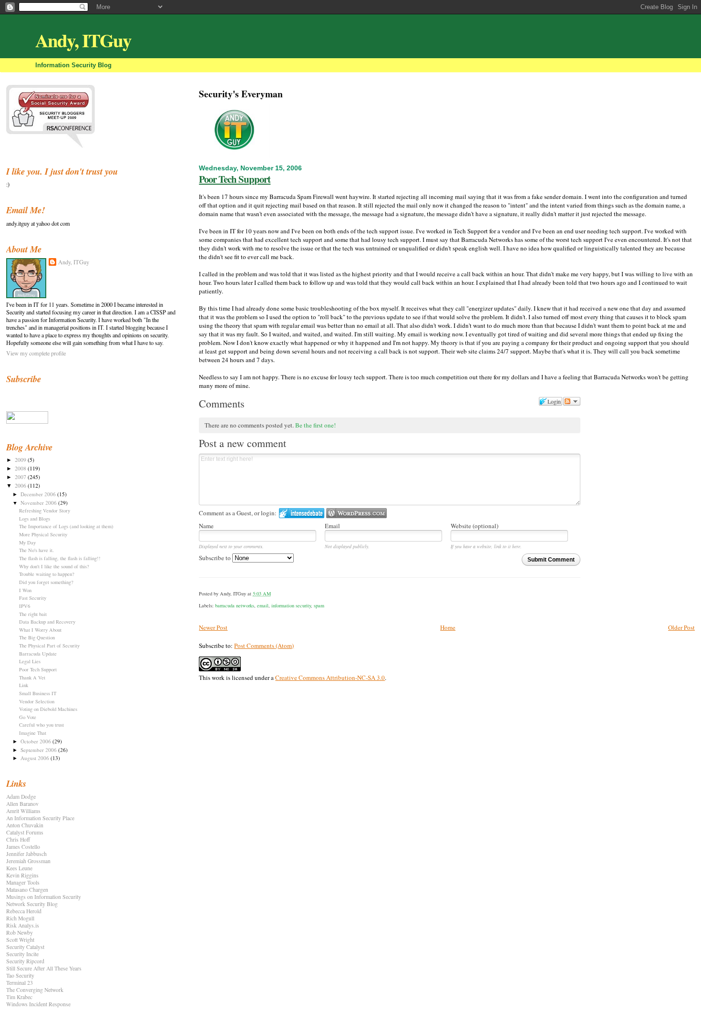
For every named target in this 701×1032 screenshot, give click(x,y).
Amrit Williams (23, 810)
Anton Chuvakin (24, 825)
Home (447, 627)
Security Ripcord (25, 961)
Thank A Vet (32, 677)
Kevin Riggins (22, 875)
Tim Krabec (19, 997)
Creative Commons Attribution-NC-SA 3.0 (330, 677)
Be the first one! (315, 425)
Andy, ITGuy (83, 39)
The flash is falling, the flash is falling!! (60, 558)
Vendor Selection (36, 701)
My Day (27, 542)
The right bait (33, 614)
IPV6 (24, 606)
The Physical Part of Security (49, 645)
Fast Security (32, 597)
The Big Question (37, 637)
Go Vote (27, 717)
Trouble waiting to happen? (46, 574)
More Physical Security (43, 534)
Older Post (681, 627)
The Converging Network (34, 989)
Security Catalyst (25, 946)
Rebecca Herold (23, 911)
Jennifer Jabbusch (26, 853)
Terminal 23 (19, 982)
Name (206, 525)
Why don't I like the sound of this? (54, 566)
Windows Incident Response (38, 1004)
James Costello (23, 846)
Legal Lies (30, 661)
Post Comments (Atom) (264, 645)
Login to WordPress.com (356, 513)
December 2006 (39, 494)
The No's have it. (36, 550)
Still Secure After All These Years (44, 968)
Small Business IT (37, 693)
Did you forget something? (46, 582)
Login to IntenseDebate (301, 513)
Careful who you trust (41, 724)
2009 (21, 459)
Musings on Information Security (43, 896)
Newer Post (213, 627)
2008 (21, 468)
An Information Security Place (40, 818)
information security (291, 605)
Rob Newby (19, 932)
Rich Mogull (20, 918)
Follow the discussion (571, 401)
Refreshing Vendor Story (44, 510)
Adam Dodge (21, 796)
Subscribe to (215, 557)
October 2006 (36, 741)
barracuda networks (234, 605)
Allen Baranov (22, 803)
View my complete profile (36, 353)
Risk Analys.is (22, 925)
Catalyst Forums (24, 832)
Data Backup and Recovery (47, 621)
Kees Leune (19, 868)
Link (23, 685)
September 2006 (39, 749)
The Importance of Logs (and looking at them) (66, 526)
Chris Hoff (18, 839)
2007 (21, 476)
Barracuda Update (38, 653)
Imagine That (32, 733)
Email (332, 525)
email (262, 605)
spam (319, 605)
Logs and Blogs (34, 518)
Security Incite (22, 954)
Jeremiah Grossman (28, 861)
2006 (21, 485)
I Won (25, 590)
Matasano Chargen (27, 889)
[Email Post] (273, 593)
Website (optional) (474, 525)
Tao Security (20, 975)
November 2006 (39, 502)
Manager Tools (23, 882)
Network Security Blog (32, 903)
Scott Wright (20, 939)
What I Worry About (40, 629)
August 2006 (36, 757)
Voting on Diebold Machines (48, 709)
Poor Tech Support (234, 179)
